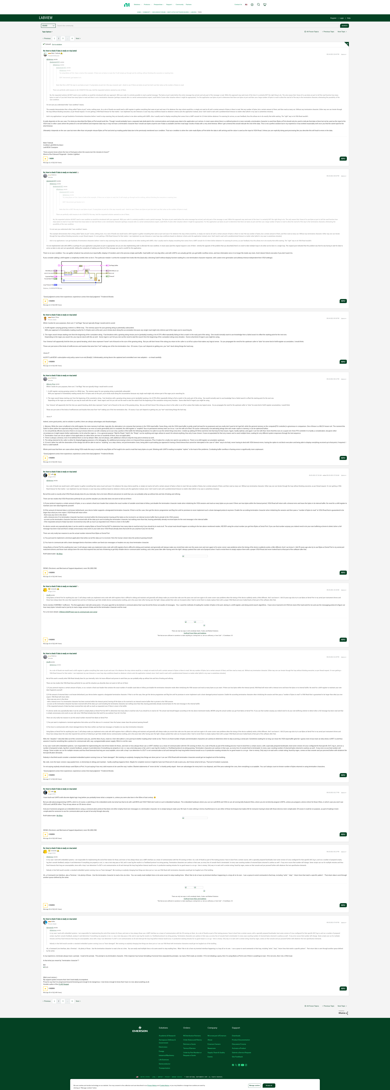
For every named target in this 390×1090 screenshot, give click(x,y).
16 (49, 643)
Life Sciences (164, 1059)
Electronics (163, 1047)
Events (210, 1056)
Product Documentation (241, 1040)
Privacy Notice (152, 1085)
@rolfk (48, 595)
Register (333, 18)
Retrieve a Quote (189, 1044)
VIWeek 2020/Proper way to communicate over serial (78, 612)
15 (49, 576)
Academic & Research (167, 1035)
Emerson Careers (214, 1044)
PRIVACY (167, 1077)
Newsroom (212, 1048)
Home (139, 12)
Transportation (164, 1068)
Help (348, 18)
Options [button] (343, 54)
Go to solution (57, 44)
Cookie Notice (164, 1085)
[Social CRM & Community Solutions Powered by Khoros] (343, 1012)
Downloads (236, 1035)
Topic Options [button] (46, 32)
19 (49, 909)
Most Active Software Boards (178, 12)
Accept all (269, 1085)
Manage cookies (177, 1077)
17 (49, 779)
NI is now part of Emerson (217, 1035)
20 (49, 992)
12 (49, 305)
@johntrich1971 (55, 62)
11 (49, 162)
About (210, 1040)
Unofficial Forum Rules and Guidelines (195, 633)
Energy (161, 1051)
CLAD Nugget (64, 984)
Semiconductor (164, 1064)
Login (342, 18)
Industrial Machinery (166, 1055)
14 (49, 462)
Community (146, 12)
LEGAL (154, 1077)
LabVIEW (193, 12)
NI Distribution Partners (192, 1035)
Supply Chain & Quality (216, 1052)
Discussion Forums (159, 12)
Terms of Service (189, 1048)
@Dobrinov (49, 59)
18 (49, 838)
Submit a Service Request (241, 1052)
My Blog (59, 554)
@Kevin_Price (50, 384)
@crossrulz (50, 928)
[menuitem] (138, 5)
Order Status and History (192, 1040)
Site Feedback (237, 1056)
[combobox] (197, 26)
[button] (45, 159)
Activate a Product (239, 1048)
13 (49, 365)
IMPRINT (160, 1077)
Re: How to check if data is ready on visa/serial (60, 51)
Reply (343, 159)
